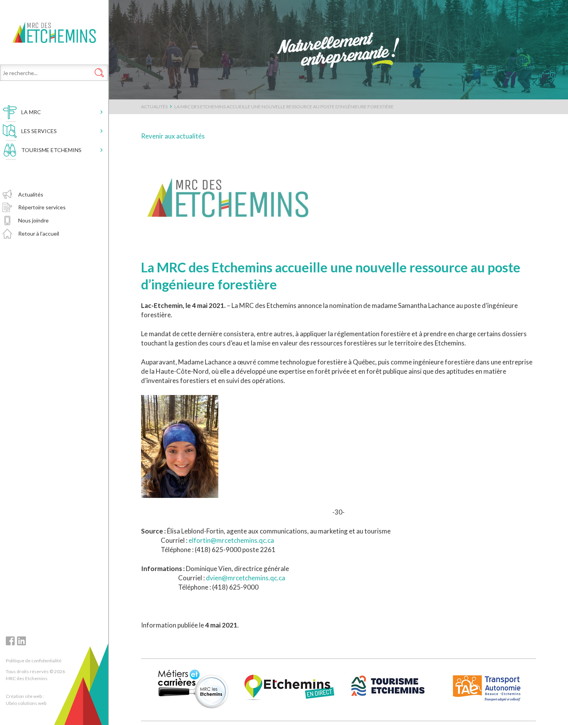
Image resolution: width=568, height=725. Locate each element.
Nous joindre (33, 220)
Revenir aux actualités (173, 136)
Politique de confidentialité (33, 660)
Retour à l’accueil (38, 233)
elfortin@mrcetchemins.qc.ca (231, 540)
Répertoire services (42, 207)
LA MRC (31, 112)
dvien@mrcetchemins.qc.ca (245, 578)
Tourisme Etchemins (51, 150)
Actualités (30, 194)
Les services (39, 131)
